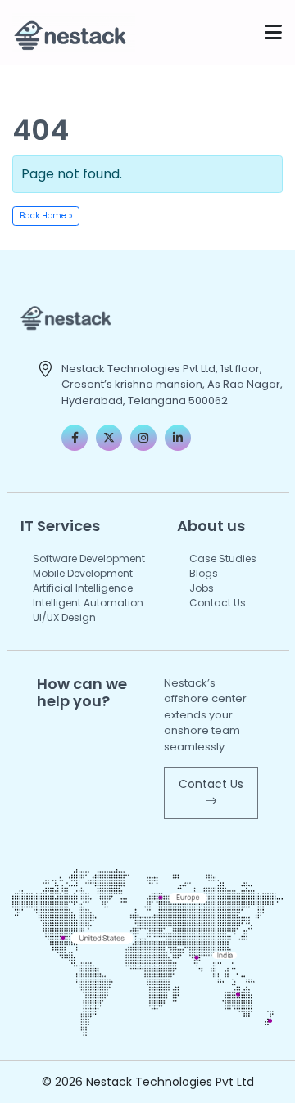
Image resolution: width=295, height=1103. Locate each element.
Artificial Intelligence (83, 588)
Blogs (203, 573)
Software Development (89, 558)
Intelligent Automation (88, 603)
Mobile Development (83, 573)
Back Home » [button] (46, 215)
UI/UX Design (64, 617)
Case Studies (222, 558)
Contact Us (217, 603)
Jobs (201, 588)
